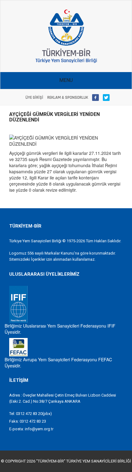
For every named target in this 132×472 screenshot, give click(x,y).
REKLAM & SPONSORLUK (67, 97)
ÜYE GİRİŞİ (34, 97)
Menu (66, 80)
